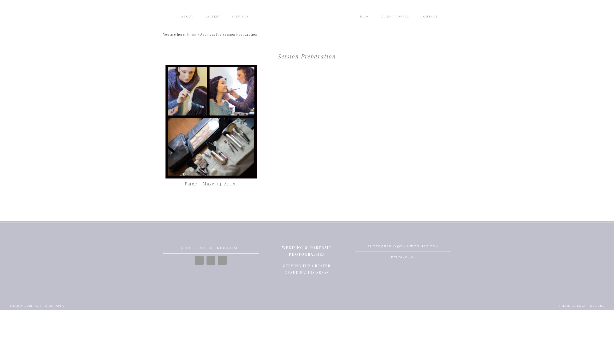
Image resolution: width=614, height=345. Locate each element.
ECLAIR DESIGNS (590, 305)
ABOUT (187, 248)
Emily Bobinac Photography (307, 18)
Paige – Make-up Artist (211, 184)
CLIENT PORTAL (223, 248)
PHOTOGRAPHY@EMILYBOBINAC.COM (403, 246)
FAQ (201, 248)
